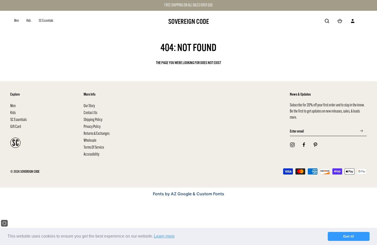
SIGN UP (245, 131)
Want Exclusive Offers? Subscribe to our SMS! (245, 143)
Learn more (164, 236)
